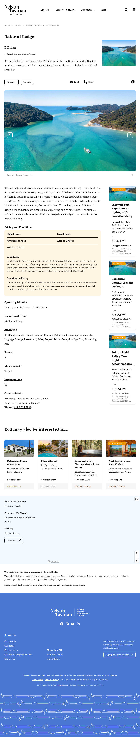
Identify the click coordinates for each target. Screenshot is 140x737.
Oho (101, 685)
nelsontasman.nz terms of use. (71, 585)
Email (76, 82)
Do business (87, 10)
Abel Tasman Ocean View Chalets (120, 462)
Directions (12, 540)
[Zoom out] (137, 557)
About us (10, 635)
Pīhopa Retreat (49, 461)
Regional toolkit (55, 654)
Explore (45, 10)
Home (7, 25)
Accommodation (33, 25)
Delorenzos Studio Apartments (17, 462)
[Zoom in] (137, 553)
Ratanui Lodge (52, 25)
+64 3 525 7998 (22, 407)
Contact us (9, 659)
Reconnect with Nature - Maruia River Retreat (87, 464)
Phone (91, 82)
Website (27, 82)
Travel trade (53, 659)
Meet (103, 10)
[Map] (134, 10)
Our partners (11, 650)
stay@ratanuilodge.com (26, 403)
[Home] (13, 10)
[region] (93, 530)
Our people (10, 641)
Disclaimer (37, 679)
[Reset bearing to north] (137, 561)
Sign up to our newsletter (117, 654)
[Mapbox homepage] (53, 561)
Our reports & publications (18, 654)
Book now (11, 82)
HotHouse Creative (60, 685)
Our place (9, 645)
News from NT (54, 650)
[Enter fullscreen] (137, 499)
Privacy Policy (52, 679)
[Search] (126, 10)
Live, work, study (65, 10)
